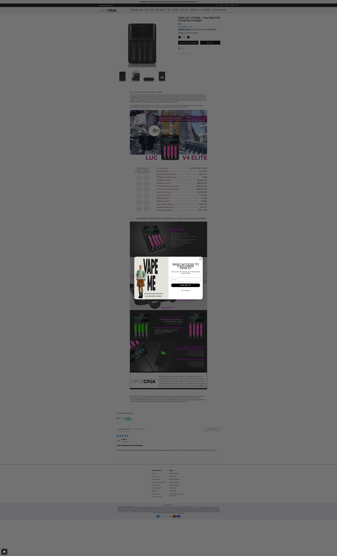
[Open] (4, 552)
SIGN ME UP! (185, 285)
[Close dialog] (200, 259)
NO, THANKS (185, 290)
